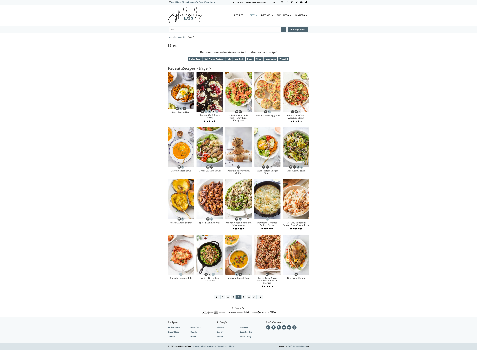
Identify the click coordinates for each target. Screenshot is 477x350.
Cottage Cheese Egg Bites (267, 115)
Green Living (245, 336)
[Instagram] (282, 2)
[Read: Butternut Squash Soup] (238, 254)
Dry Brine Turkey (296, 278)
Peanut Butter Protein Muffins (238, 171)
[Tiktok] (306, 2)
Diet (252, 15)
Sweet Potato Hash (180, 112)
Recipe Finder (299, 29)
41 (254, 297)
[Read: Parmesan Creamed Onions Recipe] (267, 199)
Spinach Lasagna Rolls (181, 278)
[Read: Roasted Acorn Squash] (181, 199)
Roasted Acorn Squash (181, 222)
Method (265, 15)
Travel (220, 336)
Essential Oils (246, 332)
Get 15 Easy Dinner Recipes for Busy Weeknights (193, 2)
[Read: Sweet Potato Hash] (181, 90)
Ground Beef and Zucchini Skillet (296, 116)
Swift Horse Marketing (297, 346)
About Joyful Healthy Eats (256, 2)
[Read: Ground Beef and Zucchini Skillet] (296, 91)
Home (170, 37)
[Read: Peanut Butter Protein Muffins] (238, 147)
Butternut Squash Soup (238, 278)
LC (206, 111)
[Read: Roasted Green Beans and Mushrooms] (238, 199)
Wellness (283, 15)
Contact (273, 2)
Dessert (171, 336)
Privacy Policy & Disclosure (204, 346)
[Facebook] (287, 2)
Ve (213, 111)
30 (237, 112)
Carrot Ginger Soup (181, 170)
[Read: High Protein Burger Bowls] (267, 147)
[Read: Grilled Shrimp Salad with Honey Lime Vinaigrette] (238, 91)
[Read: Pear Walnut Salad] (296, 147)
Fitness (220, 327)
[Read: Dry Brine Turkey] (296, 254)
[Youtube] (301, 2)
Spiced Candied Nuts (209, 222)
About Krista (237, 2)
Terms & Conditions (225, 346)
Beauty (220, 332)
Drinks (193, 336)
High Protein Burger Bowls (267, 171)
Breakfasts (195, 327)
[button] (244, 15)
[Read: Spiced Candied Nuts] (210, 199)
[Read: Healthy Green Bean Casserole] (210, 254)
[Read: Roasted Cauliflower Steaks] (210, 91)
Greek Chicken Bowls (210, 170)
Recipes (238, 15)
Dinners (300, 15)
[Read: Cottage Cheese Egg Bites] (267, 91)
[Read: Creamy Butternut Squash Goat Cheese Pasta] (296, 199)
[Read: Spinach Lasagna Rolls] (181, 254)
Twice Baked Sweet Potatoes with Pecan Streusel (267, 280)
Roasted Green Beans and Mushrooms (238, 223)
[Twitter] (296, 2)
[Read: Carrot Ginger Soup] (181, 147)
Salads (193, 332)
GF (177, 108)
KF (300, 112)
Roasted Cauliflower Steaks (209, 116)
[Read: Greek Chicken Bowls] (210, 147)
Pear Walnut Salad (296, 170)
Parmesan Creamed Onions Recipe (267, 223)
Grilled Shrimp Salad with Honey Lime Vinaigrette (238, 118)
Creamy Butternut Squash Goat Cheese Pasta (296, 223)
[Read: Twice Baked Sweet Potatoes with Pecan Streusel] (267, 254)
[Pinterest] (292, 2)
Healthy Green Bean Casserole (209, 279)
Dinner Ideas (173, 332)
